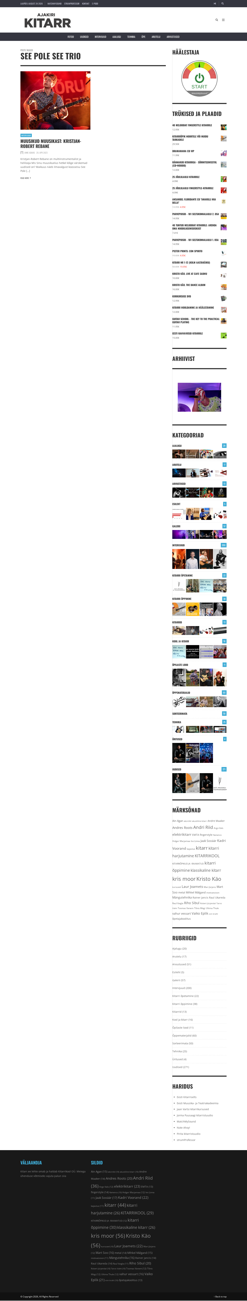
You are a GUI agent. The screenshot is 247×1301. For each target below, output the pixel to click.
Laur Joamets (192, 886)
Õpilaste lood (180, 665)
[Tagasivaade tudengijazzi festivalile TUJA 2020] (206, 753)
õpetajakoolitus (181, 918)
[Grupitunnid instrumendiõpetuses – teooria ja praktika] (220, 585)
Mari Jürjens (210, 887)
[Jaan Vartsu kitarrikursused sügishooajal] (192, 609)
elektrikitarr (181, 834)
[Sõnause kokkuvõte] (192, 473)
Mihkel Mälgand (196, 892)
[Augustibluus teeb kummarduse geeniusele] (192, 753)
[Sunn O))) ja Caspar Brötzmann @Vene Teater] (179, 534)
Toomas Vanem (185, 908)
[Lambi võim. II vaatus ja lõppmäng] (192, 729)
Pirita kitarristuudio (188, 1133)
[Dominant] (192, 701)
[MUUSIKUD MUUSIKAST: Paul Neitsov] (206, 559)
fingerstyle (206, 834)
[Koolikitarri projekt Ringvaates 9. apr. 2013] (192, 514)
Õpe (143, 37)
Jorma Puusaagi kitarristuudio (195, 1115)
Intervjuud (100, 37)
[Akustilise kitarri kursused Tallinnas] (220, 609)
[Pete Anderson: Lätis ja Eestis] (179, 454)
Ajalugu (116, 37)
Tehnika (131, 37)
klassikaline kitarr (206, 870)
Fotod (71, 37)
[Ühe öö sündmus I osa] (220, 454)
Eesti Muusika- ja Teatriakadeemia (197, 1103)
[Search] (223, 3)
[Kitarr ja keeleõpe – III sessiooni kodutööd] (206, 514)
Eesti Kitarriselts (187, 1097)
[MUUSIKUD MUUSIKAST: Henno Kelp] (220, 559)
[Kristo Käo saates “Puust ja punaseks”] (220, 473)
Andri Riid (203, 827)
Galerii (176, 526)
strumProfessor (71, 3)
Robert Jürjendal (208, 903)
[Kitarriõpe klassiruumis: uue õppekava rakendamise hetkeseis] (179, 514)
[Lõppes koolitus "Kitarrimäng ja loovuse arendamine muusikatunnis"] (206, 651)
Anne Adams (29, 152)
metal (181, 892)
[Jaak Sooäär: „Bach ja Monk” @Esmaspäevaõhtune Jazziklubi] (192, 534)
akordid (187, 821)
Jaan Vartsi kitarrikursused (193, 1109)
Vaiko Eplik (200, 913)
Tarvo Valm (118, 1268)
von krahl (213, 914)
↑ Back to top (220, 1296)
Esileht (176, 504)
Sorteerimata (179, 713)
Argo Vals (218, 828)
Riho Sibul (191, 903)
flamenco (217, 835)
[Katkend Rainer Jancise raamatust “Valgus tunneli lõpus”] (192, 454)
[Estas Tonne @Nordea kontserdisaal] (206, 534)
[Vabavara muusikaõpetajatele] (192, 651)
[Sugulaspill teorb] (179, 729)
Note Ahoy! (183, 1127)
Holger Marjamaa (181, 841)
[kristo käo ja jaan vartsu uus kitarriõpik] (179, 609)
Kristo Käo (208, 878)
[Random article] (215, 3)
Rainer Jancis (200, 897)
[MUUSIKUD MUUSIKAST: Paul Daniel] (192, 559)
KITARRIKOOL (207, 855)
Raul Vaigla (177, 903)
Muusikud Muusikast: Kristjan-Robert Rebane (50, 143)
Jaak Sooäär (208, 841)
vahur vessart (181, 914)
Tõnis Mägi (199, 908)
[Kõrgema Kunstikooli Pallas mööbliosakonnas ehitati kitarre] (179, 630)
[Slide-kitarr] (220, 630)
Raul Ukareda (217, 897)
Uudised (84, 37)
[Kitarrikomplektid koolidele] (220, 514)
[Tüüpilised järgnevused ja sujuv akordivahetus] (179, 701)
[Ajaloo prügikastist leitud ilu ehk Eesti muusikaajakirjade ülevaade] (206, 454)
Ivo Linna (195, 841)
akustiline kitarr (199, 821)
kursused (176, 887)
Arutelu (156, 37)
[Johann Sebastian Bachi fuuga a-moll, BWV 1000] (220, 701)
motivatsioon (212, 892)
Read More (24, 178)
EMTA (195, 834)
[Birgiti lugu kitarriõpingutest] (179, 677)
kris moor (184, 878)
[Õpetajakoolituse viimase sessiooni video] (220, 651)
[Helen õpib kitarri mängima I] (220, 677)
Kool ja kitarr (180, 641)
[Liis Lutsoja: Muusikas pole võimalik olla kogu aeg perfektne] (220, 534)
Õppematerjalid (181, 692)
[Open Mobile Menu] (223, 20)
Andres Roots (182, 827)
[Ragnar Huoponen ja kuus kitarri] (192, 630)
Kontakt (85, 3)
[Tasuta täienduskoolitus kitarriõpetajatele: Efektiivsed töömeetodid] (179, 585)
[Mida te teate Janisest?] (220, 493)
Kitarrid (177, 622)
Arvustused (173, 37)
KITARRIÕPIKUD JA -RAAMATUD (188, 863)
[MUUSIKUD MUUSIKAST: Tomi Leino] (179, 559)
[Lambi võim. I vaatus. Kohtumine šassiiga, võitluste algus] (206, 729)
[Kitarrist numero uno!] (206, 493)
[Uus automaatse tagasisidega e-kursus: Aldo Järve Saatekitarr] (206, 609)
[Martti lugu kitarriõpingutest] (192, 677)
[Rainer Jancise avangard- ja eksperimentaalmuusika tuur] (179, 753)
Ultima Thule (212, 908)
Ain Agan (177, 821)
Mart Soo (105, 1253)
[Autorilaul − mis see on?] (206, 701)
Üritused (177, 739)
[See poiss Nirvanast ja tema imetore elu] (179, 493)
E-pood (95, 3)
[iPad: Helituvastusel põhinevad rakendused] (220, 729)
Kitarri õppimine (181, 599)
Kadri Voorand (133, 1197)
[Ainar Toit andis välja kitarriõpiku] (192, 585)
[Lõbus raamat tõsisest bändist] (192, 493)
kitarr (202, 848)
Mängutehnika (182, 897)
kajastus (191, 848)
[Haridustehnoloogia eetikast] (206, 585)
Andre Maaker (216, 821)
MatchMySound (54, 3)
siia (64, 1176)
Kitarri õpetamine (182, 575)
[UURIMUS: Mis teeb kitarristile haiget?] (206, 473)
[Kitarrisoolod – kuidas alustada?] (206, 677)
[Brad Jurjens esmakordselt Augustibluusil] (179, 783)
